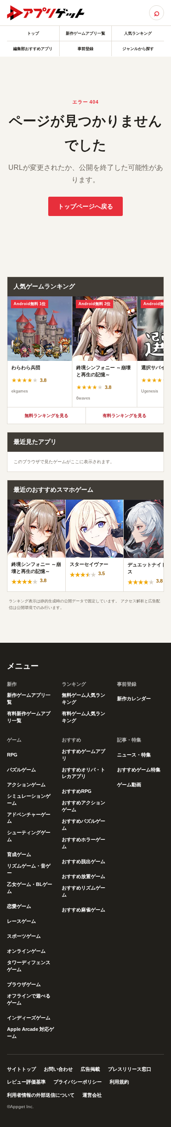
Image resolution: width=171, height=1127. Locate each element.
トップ (33, 33)
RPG (12, 754)
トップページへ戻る (85, 206)
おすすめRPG (77, 791)
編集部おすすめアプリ (33, 49)
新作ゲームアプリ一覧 (85, 33)
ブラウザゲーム (24, 984)
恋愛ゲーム (19, 906)
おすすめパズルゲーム (83, 824)
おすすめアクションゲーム (83, 806)
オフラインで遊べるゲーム (28, 999)
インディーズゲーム (28, 1017)
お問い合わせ (58, 1069)
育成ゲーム (19, 854)
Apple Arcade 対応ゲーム (30, 1032)
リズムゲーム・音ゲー (28, 869)
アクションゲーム (26, 784)
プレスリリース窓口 (129, 1069)
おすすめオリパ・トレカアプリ (83, 773)
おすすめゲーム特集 (138, 769)
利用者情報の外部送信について (41, 1095)
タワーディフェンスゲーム (28, 966)
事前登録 (85, 49)
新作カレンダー (134, 698)
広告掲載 (90, 1069)
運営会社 (92, 1095)
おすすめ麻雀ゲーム (83, 909)
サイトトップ (21, 1069)
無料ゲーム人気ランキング (83, 698)
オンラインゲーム (26, 951)
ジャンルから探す (138, 49)
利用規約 (119, 1081)
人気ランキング (138, 33)
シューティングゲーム (28, 836)
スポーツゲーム (24, 936)
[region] (85, 351)
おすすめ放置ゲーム (83, 876)
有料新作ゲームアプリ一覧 (28, 717)
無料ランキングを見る (46, 415)
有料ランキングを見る (124, 415)
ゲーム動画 (129, 784)
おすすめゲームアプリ (83, 755)
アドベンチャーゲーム (28, 818)
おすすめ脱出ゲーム (83, 861)
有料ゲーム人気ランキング (83, 717)
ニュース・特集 (134, 754)
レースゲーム (21, 921)
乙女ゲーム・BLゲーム (29, 888)
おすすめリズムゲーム (83, 891)
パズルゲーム (21, 769)
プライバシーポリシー (77, 1081)
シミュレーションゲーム (28, 799)
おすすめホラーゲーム (83, 843)
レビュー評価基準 (26, 1081)
